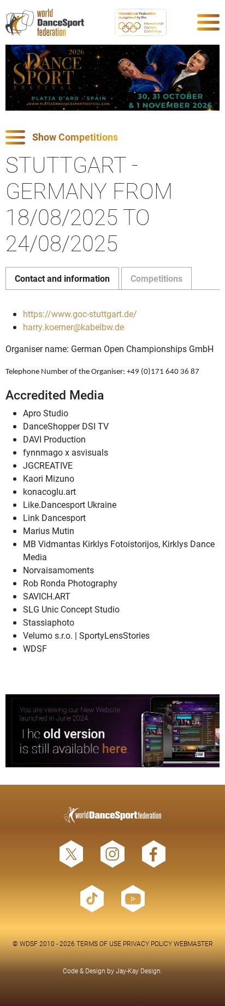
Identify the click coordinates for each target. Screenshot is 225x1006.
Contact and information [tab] (62, 278)
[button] (112, 137)
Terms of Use (98, 943)
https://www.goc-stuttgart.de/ (80, 313)
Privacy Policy (147, 943)
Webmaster (193, 943)
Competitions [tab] (156, 278)
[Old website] (112, 731)
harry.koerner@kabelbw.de (73, 326)
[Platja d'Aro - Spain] (112, 78)
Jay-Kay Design (138, 970)
